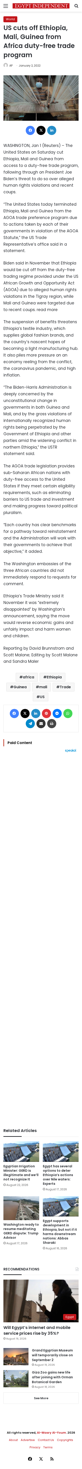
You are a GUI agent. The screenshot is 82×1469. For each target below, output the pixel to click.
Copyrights (65, 1440)
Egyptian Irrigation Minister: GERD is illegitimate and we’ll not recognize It (20, 1173)
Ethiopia (54, 677)
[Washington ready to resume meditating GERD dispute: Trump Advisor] (21, 1208)
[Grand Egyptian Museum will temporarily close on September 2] (15, 1356)
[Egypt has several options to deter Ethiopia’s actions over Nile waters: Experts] (61, 1151)
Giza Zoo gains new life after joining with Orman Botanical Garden (52, 1377)
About (13, 1440)
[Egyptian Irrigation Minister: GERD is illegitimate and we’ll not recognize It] (21, 1151)
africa (28, 677)
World (10, 19)
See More (41, 1398)
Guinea (20, 687)
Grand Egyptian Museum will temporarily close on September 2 (52, 1355)
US (42, 696)
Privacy (35, 1447)
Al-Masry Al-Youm (51, 1432)
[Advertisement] (41, 940)
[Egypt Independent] (41, 5)
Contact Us (46, 1440)
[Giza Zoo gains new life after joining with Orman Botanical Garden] (15, 1378)
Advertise (28, 1440)
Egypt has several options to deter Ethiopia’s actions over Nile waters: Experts (58, 1175)
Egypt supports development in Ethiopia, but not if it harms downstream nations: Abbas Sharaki (60, 1232)
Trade (65, 687)
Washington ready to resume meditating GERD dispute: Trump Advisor (21, 1231)
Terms (48, 1447)
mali (43, 687)
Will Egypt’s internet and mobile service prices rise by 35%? (36, 1330)
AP (11, 65)
